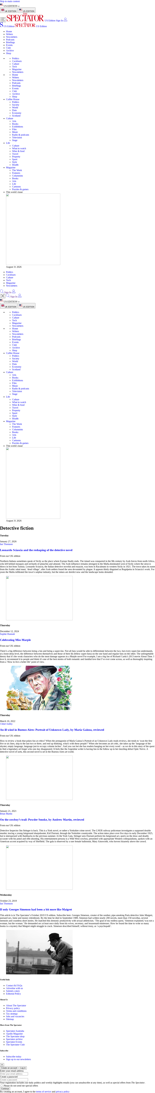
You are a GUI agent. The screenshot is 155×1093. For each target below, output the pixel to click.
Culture (15, 64)
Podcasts (10, 39)
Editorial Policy (13, 993)
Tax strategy (12, 1013)
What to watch (19, 148)
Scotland (16, 115)
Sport (14, 159)
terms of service (43, 1091)
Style (14, 162)
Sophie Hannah (7, 634)
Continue (5, 1089)
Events (9, 45)
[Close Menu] (2, 296)
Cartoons (16, 186)
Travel (15, 154)
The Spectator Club (15, 1044)
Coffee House (12, 99)
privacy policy (62, 1091)
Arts (14, 121)
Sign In (59, 20)
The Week (17, 170)
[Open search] (2, 292)
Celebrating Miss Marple (15, 639)
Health (15, 164)
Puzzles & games (20, 189)
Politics (15, 58)
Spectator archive (14, 1039)
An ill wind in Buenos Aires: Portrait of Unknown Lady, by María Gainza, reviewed (52, 729)
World (15, 107)
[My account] (65, 20)
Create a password (9, 1076)
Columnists (17, 175)
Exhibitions (17, 126)
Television (17, 137)
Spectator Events (14, 1042)
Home (9, 31)
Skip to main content (10, 1)
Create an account (9, 1068)
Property (16, 156)
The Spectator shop (15, 1036)
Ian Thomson (6, 544)
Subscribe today (13, 1056)
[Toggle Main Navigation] (3, 19)
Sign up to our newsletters (18, 1059)
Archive (10, 50)
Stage (14, 140)
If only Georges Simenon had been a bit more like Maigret (36, 909)
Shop (8, 53)
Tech (14, 66)
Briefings (10, 42)
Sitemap (10, 1019)
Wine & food (18, 151)
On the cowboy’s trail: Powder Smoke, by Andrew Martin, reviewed (42, 819)
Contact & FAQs (14, 985)
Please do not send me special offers (21, 1085)
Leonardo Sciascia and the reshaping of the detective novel (36, 550)
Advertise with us (14, 988)
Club (8, 48)
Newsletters (11, 37)
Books (15, 124)
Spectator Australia (15, 1031)
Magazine (16, 69)
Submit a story (13, 991)
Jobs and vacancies (15, 1016)
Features (16, 173)
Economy (16, 113)
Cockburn (17, 61)
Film (14, 129)
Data (14, 110)
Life (8, 143)
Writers (9, 34)
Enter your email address (12, 1071)
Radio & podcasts (20, 134)
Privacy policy (13, 1008)
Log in (23, 1068)
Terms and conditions (16, 1011)
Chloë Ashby (6, 724)
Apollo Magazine (14, 1033)
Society (15, 104)
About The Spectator (16, 1005)
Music (15, 132)
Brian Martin (6, 813)
